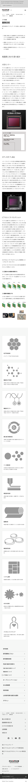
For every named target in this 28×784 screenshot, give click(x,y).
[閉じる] (25, 777)
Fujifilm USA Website (7, 5)
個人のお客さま (6, 719)
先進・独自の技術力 (19, 14)
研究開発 (12, 14)
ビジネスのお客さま (7, 726)
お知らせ (4, 733)
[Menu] (25, 10)
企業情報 (7, 14)
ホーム (3, 14)
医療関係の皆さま (7, 722)
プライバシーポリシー (6, 766)
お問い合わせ (5, 768)
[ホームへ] (5, 10)
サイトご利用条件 (18, 766)
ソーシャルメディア (15, 768)
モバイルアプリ (5, 771)
